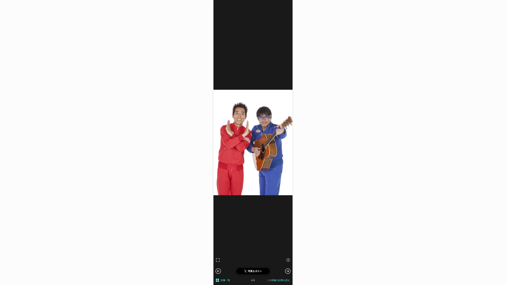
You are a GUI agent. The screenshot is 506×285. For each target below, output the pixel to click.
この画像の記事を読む (278, 280)
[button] (287, 271)
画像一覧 (225, 280)
